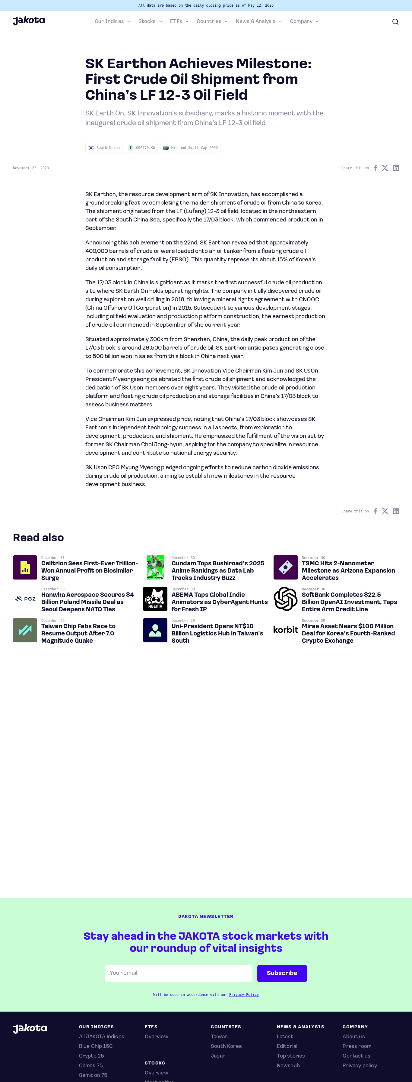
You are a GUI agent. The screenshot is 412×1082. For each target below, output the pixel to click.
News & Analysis (256, 21)
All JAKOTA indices (101, 1037)
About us (354, 1037)
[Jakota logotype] (29, 24)
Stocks (147, 21)
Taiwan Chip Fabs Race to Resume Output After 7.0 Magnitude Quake (78, 634)
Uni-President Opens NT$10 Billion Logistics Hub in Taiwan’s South (217, 634)
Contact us (356, 1056)
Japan (218, 1056)
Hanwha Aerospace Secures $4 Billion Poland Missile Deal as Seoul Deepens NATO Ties (87, 602)
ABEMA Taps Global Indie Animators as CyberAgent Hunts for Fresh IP (220, 602)
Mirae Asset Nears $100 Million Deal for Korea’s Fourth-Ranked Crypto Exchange (348, 634)
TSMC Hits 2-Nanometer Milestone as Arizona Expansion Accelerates (348, 571)
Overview (156, 1073)
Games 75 (91, 1066)
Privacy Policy (244, 995)
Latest (285, 1037)
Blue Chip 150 (96, 1046)
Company (301, 21)
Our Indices (109, 21)
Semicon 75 (93, 1075)
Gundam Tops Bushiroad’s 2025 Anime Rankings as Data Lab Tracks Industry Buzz (218, 571)
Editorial (287, 1046)
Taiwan (219, 1037)
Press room (357, 1046)
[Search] (395, 21)
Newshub (288, 1066)
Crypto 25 (91, 1056)
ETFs (176, 21)
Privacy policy (360, 1066)
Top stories (291, 1056)
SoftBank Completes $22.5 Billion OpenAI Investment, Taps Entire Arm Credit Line (349, 602)
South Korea (226, 1046)
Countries (209, 21)
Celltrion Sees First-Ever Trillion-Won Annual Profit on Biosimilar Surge (89, 571)
